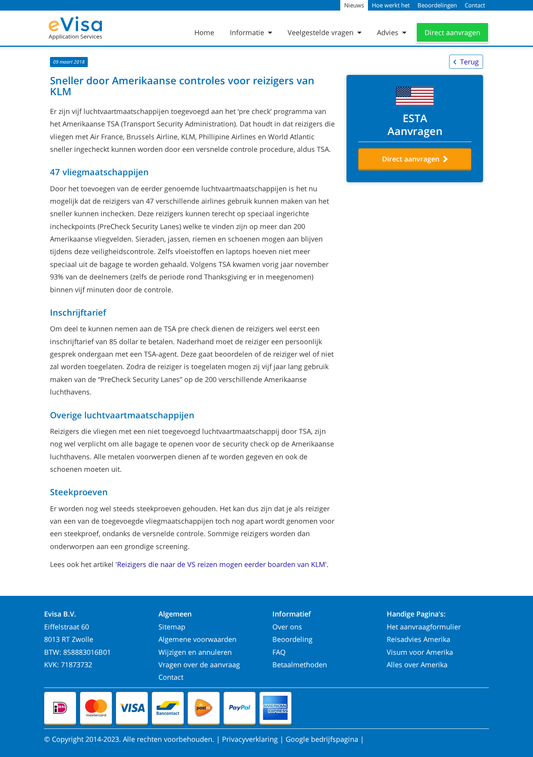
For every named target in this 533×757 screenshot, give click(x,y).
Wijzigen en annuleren (195, 652)
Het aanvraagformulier (424, 626)
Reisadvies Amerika (418, 639)
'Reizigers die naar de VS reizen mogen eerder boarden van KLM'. (222, 564)
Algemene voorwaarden (197, 639)
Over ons (287, 626)
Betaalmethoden (299, 664)
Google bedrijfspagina (322, 739)
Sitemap (171, 626)
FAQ (279, 652)
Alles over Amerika (417, 664)
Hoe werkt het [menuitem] (391, 5)
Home (204, 32)
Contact (170, 677)
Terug (469, 61)
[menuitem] (206, 32)
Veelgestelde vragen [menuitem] (321, 32)
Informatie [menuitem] (248, 32)
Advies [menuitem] (388, 32)
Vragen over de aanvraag (199, 664)
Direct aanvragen (452, 32)
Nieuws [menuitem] (354, 5)
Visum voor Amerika (420, 652)
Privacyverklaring (250, 739)
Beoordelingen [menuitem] (437, 5)
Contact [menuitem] (475, 5)
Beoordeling (292, 639)
